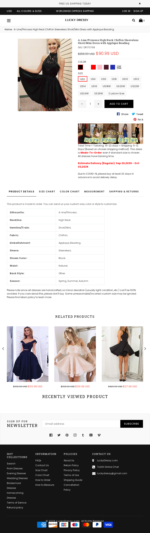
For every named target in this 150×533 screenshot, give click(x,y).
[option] (24, 359)
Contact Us (42, 465)
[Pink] (99, 67)
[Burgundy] (106, 67)
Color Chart (70, 191)
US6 (103, 79)
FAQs (38, 460)
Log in (126, 11)
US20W (120, 86)
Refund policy (15, 507)
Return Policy (71, 465)
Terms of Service (16, 502)
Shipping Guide (73, 480)
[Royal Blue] (112, 67)
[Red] (93, 67)
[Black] (80, 67)
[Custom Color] (119, 67)
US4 (93, 79)
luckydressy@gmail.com (112, 473)
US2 (82, 79)
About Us (69, 460)
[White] (86, 67)
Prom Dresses (15, 468)
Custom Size (116, 93)
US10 (125, 79)
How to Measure (44, 485)
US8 (114, 79)
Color (82, 61)
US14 (83, 86)
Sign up (138, 11)
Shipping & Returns (124, 191)
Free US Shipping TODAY (75, 3)
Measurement (94, 191)
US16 (94, 86)
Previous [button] (3, 348)
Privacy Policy (72, 470)
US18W (107, 86)
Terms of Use (71, 475)
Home (8, 29)
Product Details (21, 191)
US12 (136, 79)
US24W (84, 93)
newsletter (22, 424)
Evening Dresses (16, 473)
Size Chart (47, 191)
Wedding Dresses (17, 478)
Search (11, 463)
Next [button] (145, 348)
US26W (98, 93)
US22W (135, 86)
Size (80, 73)
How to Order (42, 480)
